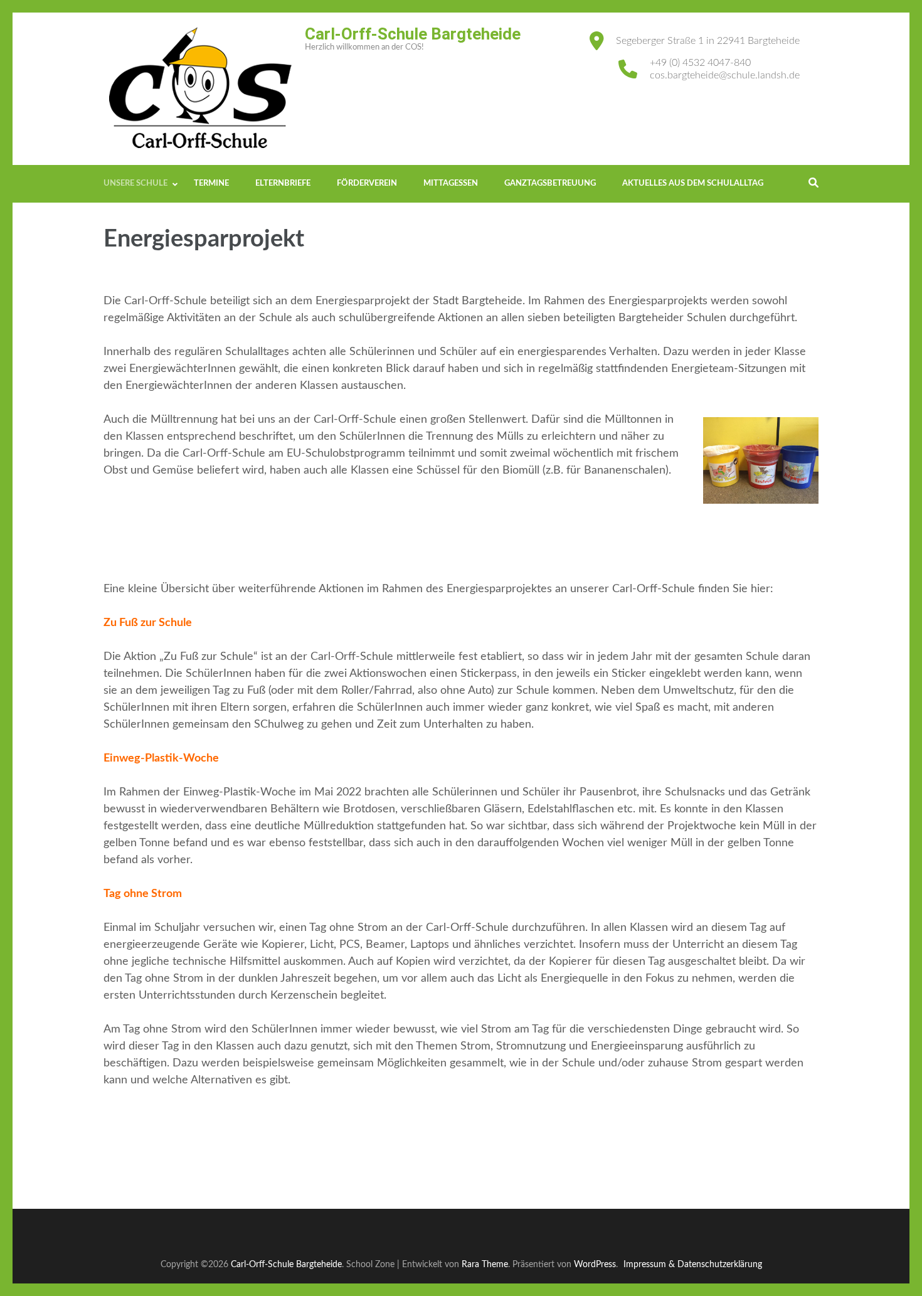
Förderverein (367, 183)
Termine (211, 183)
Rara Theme (485, 1264)
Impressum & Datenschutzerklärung (692, 1264)
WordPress (595, 1264)
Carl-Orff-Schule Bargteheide (413, 33)
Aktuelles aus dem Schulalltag (692, 183)
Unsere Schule (135, 183)
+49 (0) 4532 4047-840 (700, 63)
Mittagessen (450, 183)
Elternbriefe (282, 183)
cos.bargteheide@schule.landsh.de (725, 75)
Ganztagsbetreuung (550, 183)
